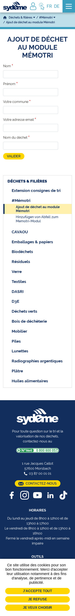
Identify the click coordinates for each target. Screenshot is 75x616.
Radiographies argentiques (37, 361)
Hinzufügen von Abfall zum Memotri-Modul (37, 219)
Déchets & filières (20, 17)
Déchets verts (24, 311)
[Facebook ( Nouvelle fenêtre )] (11, 495)
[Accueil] (15, 6)
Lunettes (20, 351)
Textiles (19, 281)
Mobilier (19, 331)
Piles (16, 341)
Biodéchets (22, 251)
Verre (17, 271)
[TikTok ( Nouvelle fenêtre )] (63, 495)
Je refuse (37, 599)
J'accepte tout (37, 591)
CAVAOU (20, 232)
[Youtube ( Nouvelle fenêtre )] (37, 495)
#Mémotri (45, 17)
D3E (15, 301)
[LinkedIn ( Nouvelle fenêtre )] (50, 495)
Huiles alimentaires (30, 381)
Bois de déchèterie (29, 321)
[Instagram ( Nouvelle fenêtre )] (24, 495)
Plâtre (17, 371)
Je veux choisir (37, 607)
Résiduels (21, 261)
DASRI (18, 291)
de (56, 6)
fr (49, 6)
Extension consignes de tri (36, 190)
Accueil (5, 17)
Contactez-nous (41, 483)
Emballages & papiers (32, 241)
